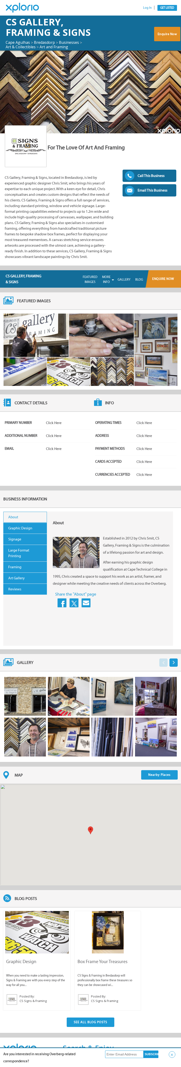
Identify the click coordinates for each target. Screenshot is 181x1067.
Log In (147, 8)
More (106, 279)
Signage (14, 539)
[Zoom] (36, 335)
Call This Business (151, 175)
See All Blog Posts (90, 1022)
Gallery (124, 280)
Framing (14, 567)
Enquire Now (167, 34)
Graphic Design (20, 528)
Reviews (14, 589)
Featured (90, 279)
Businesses (69, 42)
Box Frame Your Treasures (103, 961)
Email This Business (152, 190)
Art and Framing (54, 47)
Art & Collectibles (21, 47)
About (13, 517)
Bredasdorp (44, 42)
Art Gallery (16, 578)
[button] (90, 830)
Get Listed (167, 7)
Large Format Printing (18, 553)
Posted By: (27, 996)
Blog (139, 280)
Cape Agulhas (18, 42)
